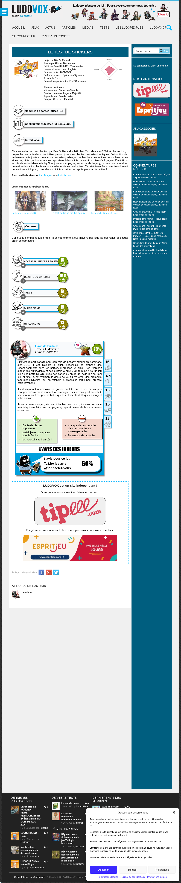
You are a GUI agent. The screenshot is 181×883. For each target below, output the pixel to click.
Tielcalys (43, 828)
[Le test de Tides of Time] (109, 201)
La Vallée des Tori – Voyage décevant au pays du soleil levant (150, 184)
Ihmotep (137, 219)
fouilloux (27, 592)
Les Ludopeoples (129, 27)
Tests (104, 27)
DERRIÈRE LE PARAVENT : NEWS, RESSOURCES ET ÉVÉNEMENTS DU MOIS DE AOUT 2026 (30, 815)
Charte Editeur (21, 877)
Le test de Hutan (70, 803)
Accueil (18, 27)
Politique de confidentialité (132, 877)
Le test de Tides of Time (104, 213)
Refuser (132, 869)
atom (37, 856)
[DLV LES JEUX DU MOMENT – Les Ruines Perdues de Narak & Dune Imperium (150, 236)
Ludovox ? (158, 27)
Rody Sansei (139, 202)
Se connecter (23, 36)
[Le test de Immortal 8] (30, 201)
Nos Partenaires (37, 877)
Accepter (103, 869)
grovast (115, 806)
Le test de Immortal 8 (24, 213)
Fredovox (25, 842)
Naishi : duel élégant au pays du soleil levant (29, 850)
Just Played (45, 175)
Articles (69, 27)
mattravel (79, 846)
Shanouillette (82, 806)
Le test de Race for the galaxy (68, 212)
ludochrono (64, 175)
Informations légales (108, 877)
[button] (174, 812)
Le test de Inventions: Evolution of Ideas (71, 816)
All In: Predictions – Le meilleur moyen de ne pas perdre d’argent (151, 253)
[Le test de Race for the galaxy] (69, 201)
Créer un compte (56, 36)
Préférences (162, 869)
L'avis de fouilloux (46, 345)
